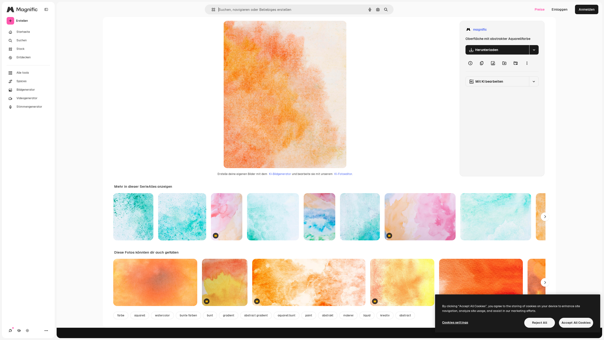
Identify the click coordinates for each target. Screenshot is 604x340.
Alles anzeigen (160, 186)
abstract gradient (256, 315)
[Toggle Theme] (27, 330)
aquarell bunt (286, 315)
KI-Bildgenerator (280, 174)
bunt (210, 315)
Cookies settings (455, 322)
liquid (366, 315)
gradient (228, 315)
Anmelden (587, 9)
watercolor (162, 315)
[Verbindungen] (10, 330)
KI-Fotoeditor (343, 174)
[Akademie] (19, 330)
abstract (405, 315)
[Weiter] (545, 216)
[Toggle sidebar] (46, 9)
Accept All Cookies (576, 323)
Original (253, 29)
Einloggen (559, 9)
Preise (540, 9)
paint (308, 315)
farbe (120, 315)
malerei (348, 315)
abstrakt (327, 315)
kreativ (385, 315)
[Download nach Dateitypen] (534, 50)
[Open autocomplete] (211, 9)
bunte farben (188, 315)
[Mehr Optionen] (527, 63)
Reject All (539, 323)
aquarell (139, 315)
